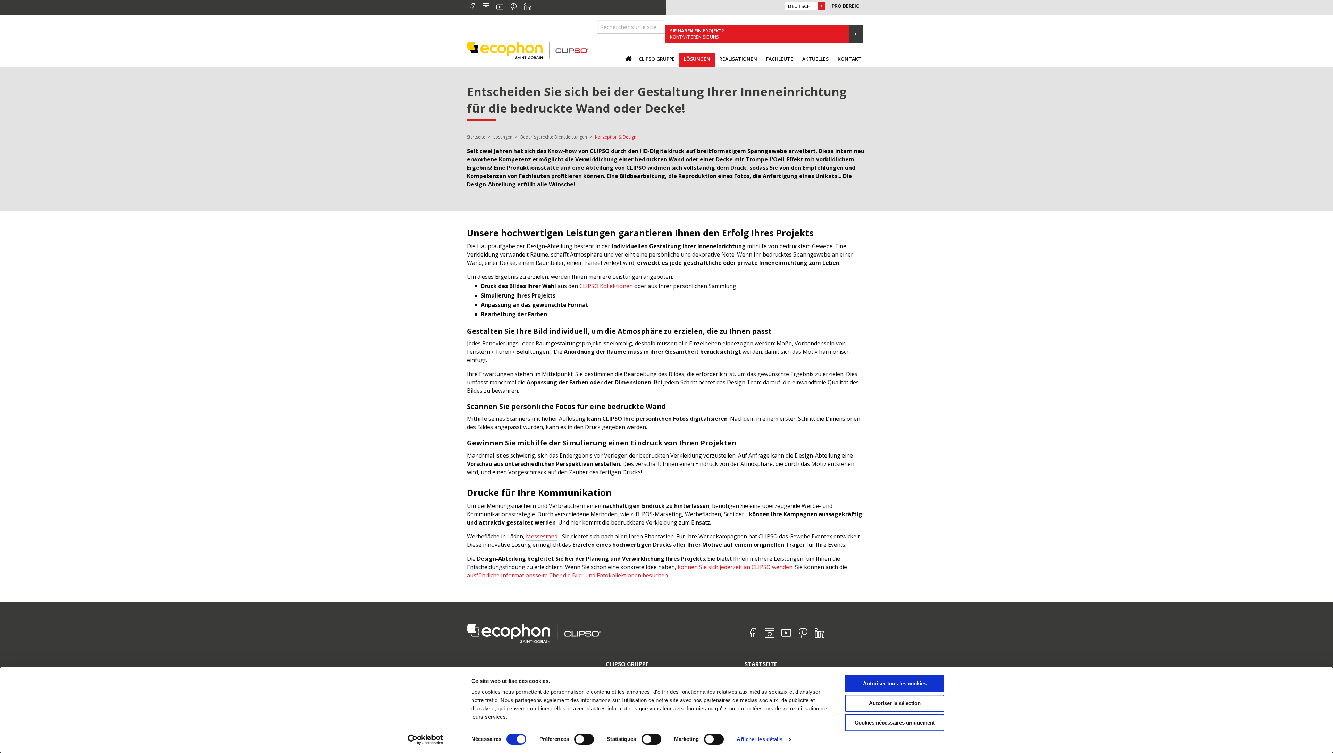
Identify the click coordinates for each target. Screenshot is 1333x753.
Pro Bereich (847, 5)
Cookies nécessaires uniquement (895, 723)
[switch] (584, 739)
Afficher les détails (759, 739)
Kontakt (850, 59)
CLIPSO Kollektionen (606, 286)
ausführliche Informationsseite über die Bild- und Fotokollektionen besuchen (567, 575)
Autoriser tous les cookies (895, 683)
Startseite (761, 664)
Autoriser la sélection (895, 703)
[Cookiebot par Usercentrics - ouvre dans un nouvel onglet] (425, 739)
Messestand (541, 536)
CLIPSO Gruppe (627, 664)
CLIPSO (527, 50)
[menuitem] (656, 60)
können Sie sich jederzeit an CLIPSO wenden (735, 567)
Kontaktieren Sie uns (697, 33)
